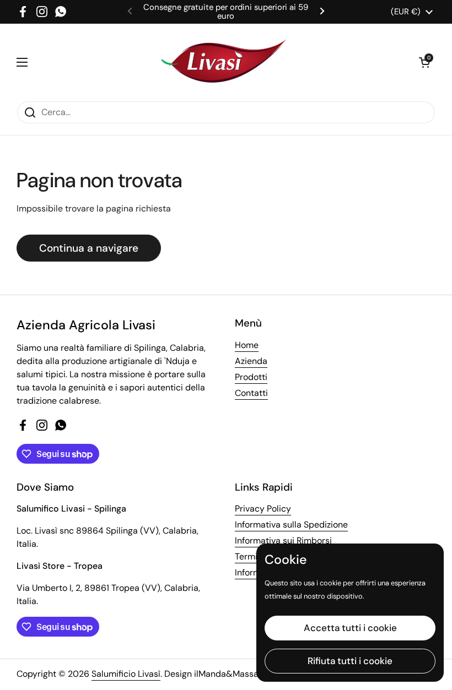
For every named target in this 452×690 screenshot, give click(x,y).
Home (247, 345)
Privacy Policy (263, 508)
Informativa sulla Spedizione (291, 524)
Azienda (251, 361)
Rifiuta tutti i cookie (350, 661)
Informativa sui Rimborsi (283, 540)
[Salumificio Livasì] (223, 62)
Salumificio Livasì (126, 674)
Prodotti (251, 377)
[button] (424, 62)
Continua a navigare (88, 248)
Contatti (251, 393)
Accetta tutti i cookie (350, 628)
